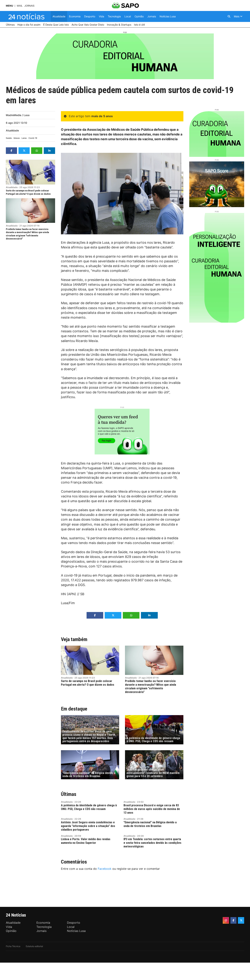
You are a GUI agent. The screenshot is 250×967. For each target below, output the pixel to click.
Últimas (68, 794)
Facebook (104, 868)
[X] (241, 920)
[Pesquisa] (229, 16)
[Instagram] (226, 920)
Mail (20, 6)
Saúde (9, 138)
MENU (9, 6)
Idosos (17, 138)
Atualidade (12, 130)
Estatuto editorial (34, 946)
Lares (24, 138)
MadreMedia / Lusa (17, 115)
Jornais (29, 6)
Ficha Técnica (13, 946)
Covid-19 (33, 138)
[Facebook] (233, 920)
